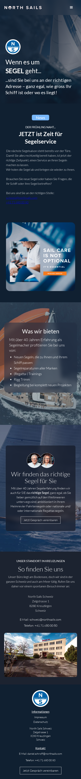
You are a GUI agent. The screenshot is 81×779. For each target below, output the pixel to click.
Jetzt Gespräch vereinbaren (41, 520)
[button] (71, 7)
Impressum (40, 717)
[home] (23, 6)
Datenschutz (40, 721)
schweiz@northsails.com (21, 197)
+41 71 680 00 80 (17, 202)
